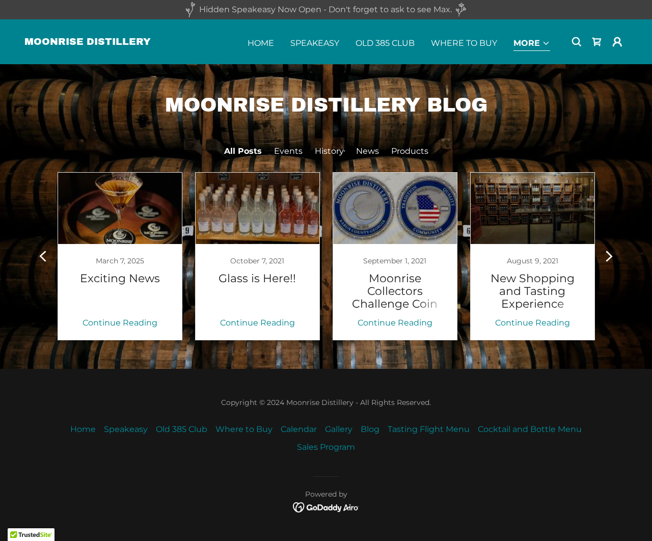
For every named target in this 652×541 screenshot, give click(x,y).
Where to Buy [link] (464, 43)
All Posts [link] (243, 151)
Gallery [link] (338, 429)
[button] (531, 44)
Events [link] (288, 151)
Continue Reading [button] (120, 323)
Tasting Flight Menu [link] (429, 429)
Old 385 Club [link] (385, 43)
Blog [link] (370, 429)
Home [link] (261, 43)
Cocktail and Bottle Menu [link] (530, 429)
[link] (87, 42)
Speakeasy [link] (314, 43)
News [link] (367, 151)
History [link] (329, 151)
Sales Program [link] (326, 447)
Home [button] (83, 429)
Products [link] (409, 151)
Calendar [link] (299, 429)
